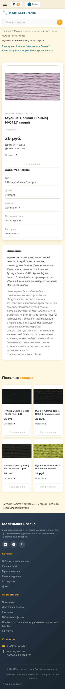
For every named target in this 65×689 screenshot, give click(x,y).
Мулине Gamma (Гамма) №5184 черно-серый (16, 467)
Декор (5, 586)
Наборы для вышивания (15, 561)
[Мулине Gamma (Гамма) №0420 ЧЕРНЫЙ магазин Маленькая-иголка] (17, 396)
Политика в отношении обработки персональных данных (30, 623)
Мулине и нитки (22, 30)
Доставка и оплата (13, 607)
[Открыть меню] (5, 4)
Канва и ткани (10, 566)
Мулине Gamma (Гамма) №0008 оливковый (47, 467)
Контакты (7, 630)
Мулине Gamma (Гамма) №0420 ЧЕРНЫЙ (16, 412)
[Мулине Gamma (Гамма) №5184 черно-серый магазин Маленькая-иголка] (17, 450)
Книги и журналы (11, 576)
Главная (6, 30)
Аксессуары (8, 581)
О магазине (8, 602)
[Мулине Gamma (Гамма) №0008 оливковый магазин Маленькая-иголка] (48, 450)
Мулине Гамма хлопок (13, 35)
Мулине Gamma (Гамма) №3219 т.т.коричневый (47, 412)
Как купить (8, 612)
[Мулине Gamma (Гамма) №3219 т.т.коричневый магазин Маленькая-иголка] (48, 396)
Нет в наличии (32, 164)
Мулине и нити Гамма (45, 30)
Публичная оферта (13, 617)
